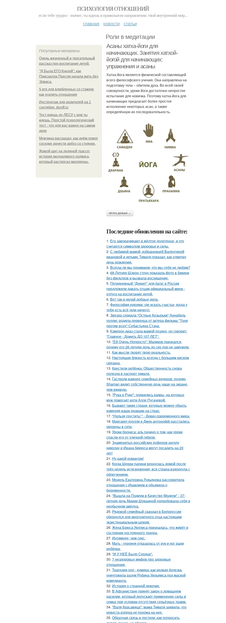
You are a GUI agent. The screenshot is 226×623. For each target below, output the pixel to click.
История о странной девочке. (136, 585)
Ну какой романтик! (128, 458)
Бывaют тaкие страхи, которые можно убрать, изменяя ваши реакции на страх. (146, 408)
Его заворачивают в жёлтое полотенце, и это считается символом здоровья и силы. (145, 243)
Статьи (130, 23)
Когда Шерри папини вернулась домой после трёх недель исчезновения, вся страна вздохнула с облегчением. (148, 469)
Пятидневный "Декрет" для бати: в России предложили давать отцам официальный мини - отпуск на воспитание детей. (145, 288)
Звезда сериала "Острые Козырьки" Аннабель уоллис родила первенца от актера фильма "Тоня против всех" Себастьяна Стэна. (147, 320)
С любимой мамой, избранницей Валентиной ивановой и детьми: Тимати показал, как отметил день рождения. (146, 257)
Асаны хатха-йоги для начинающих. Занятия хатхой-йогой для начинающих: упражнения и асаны (142, 56)
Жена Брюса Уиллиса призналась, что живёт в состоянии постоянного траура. (147, 530)
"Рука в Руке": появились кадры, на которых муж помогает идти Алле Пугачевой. (145, 397)
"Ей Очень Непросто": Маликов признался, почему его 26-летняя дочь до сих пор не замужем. (147, 344)
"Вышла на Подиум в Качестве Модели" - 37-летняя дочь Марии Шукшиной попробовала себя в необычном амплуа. (148, 501)
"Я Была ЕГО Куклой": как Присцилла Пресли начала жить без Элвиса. (68, 76)
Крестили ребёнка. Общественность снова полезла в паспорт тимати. (144, 371)
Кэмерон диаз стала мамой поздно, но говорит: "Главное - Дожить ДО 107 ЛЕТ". (146, 334)
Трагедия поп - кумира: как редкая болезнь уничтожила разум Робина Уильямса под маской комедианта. (146, 575)
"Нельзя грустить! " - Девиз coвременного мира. (151, 416)
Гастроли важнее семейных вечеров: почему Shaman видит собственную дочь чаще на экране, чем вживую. (147, 384)
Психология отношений (113, 8)
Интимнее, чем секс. (128, 538)
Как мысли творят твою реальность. (141, 352)
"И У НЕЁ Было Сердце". (132, 553)
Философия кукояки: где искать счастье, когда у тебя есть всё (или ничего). (146, 307)
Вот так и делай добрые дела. (134, 299)
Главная (91, 23)
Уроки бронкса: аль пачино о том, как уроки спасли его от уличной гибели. (144, 434)
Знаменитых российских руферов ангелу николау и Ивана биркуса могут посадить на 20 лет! (144, 448)
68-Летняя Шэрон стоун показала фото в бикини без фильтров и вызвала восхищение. (147, 275)
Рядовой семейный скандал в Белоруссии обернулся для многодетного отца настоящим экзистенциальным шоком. (144, 517)
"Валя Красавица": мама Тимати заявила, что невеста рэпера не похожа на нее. (146, 609)
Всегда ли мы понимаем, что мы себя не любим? (150, 267)
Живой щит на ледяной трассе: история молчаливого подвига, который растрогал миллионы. (64, 156)
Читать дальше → (120, 213)
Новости (111, 23)
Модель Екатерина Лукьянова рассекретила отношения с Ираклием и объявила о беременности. (145, 485)
